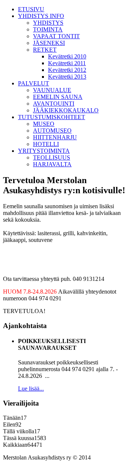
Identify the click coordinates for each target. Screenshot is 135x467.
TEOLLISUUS (51, 157)
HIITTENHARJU (55, 137)
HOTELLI (46, 144)
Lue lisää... (31, 388)
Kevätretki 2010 (67, 56)
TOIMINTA (48, 29)
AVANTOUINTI (53, 103)
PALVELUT (33, 83)
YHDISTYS (48, 22)
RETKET (45, 49)
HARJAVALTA (52, 164)
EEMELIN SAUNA (57, 97)
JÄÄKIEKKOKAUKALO (66, 110)
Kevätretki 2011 (67, 63)
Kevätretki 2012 (67, 70)
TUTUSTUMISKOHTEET (51, 117)
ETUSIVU (31, 9)
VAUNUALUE (52, 90)
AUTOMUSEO (52, 130)
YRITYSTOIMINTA (44, 151)
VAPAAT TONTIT (56, 36)
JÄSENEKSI (49, 43)
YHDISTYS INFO (41, 16)
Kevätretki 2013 (67, 76)
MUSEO (43, 124)
